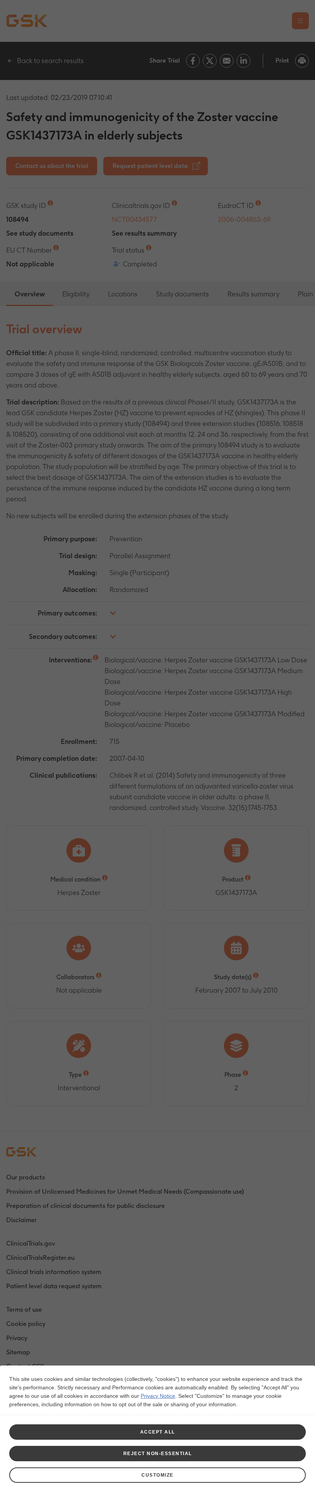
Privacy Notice (158, 1396)
